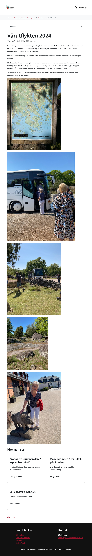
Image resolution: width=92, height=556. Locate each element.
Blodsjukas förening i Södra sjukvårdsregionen (21, 18)
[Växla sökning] (76, 7)
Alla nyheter (12, 517)
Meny (81, 7)
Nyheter (40, 18)
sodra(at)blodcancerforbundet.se (70, 538)
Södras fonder (21, 543)
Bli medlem (20, 535)
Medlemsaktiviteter (23, 538)
